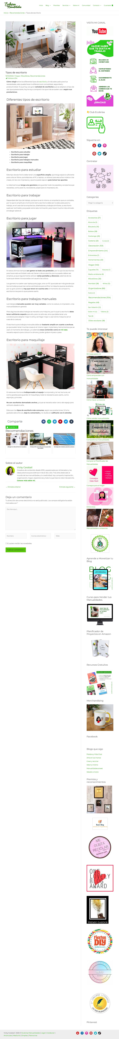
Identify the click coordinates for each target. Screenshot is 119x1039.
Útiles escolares (96, 321)
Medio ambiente (96, 274)
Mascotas (106, 270)
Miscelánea (25, 76)
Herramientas (95, 260)
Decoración (95, 246)
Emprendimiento (98, 251)
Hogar (17, 76)
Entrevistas (93, 255)
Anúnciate (8, 1035)
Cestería (93, 241)
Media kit (16, 1035)
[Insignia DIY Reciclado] (100, 543)
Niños (106, 283)
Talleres (104, 312)
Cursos (105, 241)
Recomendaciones (37, 76)
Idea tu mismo (92, 765)
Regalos (93, 302)
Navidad (93, 283)
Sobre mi (92, 312)
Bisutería (93, 227)
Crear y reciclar (92, 761)
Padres (91, 293)
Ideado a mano (93, 772)
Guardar (13, 427)
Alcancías (92, 222)
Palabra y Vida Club (94, 754)
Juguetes (93, 270)
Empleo (25, 1035)
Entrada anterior (13, 487)
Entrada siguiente (67, 487)
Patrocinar (33, 1035)
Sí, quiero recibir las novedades (19, 543)
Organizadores (96, 288)
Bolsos (92, 231)
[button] (50, 5)
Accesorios (94, 218)
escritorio (43, 82)
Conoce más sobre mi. (26, 480)
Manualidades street (95, 768)
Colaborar (50, 1033)
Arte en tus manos (94, 758)
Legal (43, 1033)
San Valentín (94, 307)
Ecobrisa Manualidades (30, 1033)
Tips (90, 316)
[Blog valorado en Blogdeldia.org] (100, 824)
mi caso (64, 330)
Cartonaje (94, 236)
